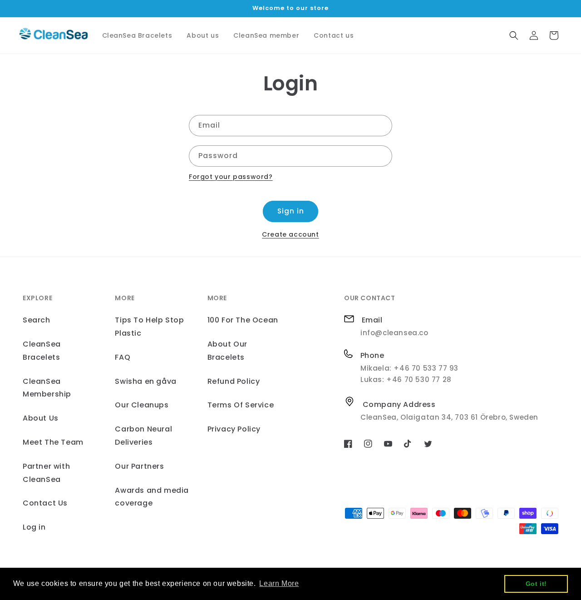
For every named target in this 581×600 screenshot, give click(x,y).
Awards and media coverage (152, 497)
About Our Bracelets (227, 350)
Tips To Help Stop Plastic (149, 326)
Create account (290, 234)
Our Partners (139, 466)
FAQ (122, 357)
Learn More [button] (279, 583)
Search (36, 320)
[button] (514, 35)
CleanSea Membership (47, 388)
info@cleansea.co (394, 332)
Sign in (290, 211)
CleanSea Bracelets (42, 350)
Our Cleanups (141, 405)
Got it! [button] (536, 583)
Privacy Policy (234, 429)
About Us (41, 418)
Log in (34, 527)
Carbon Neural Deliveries (143, 435)
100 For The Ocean (242, 320)
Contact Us (45, 503)
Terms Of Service (240, 405)
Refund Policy (233, 381)
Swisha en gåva (145, 381)
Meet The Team (53, 442)
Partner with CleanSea (46, 473)
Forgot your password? (231, 176)
